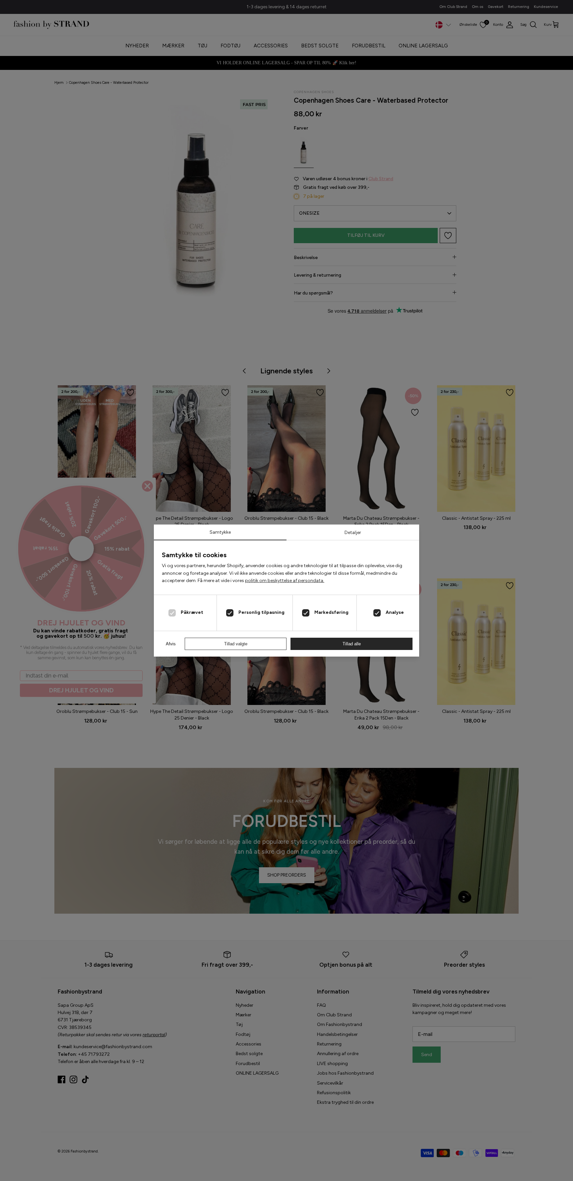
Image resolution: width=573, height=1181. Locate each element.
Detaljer (353, 532)
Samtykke (220, 532)
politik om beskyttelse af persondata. (284, 580)
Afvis (171, 643)
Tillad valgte (235, 643)
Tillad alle (352, 643)
